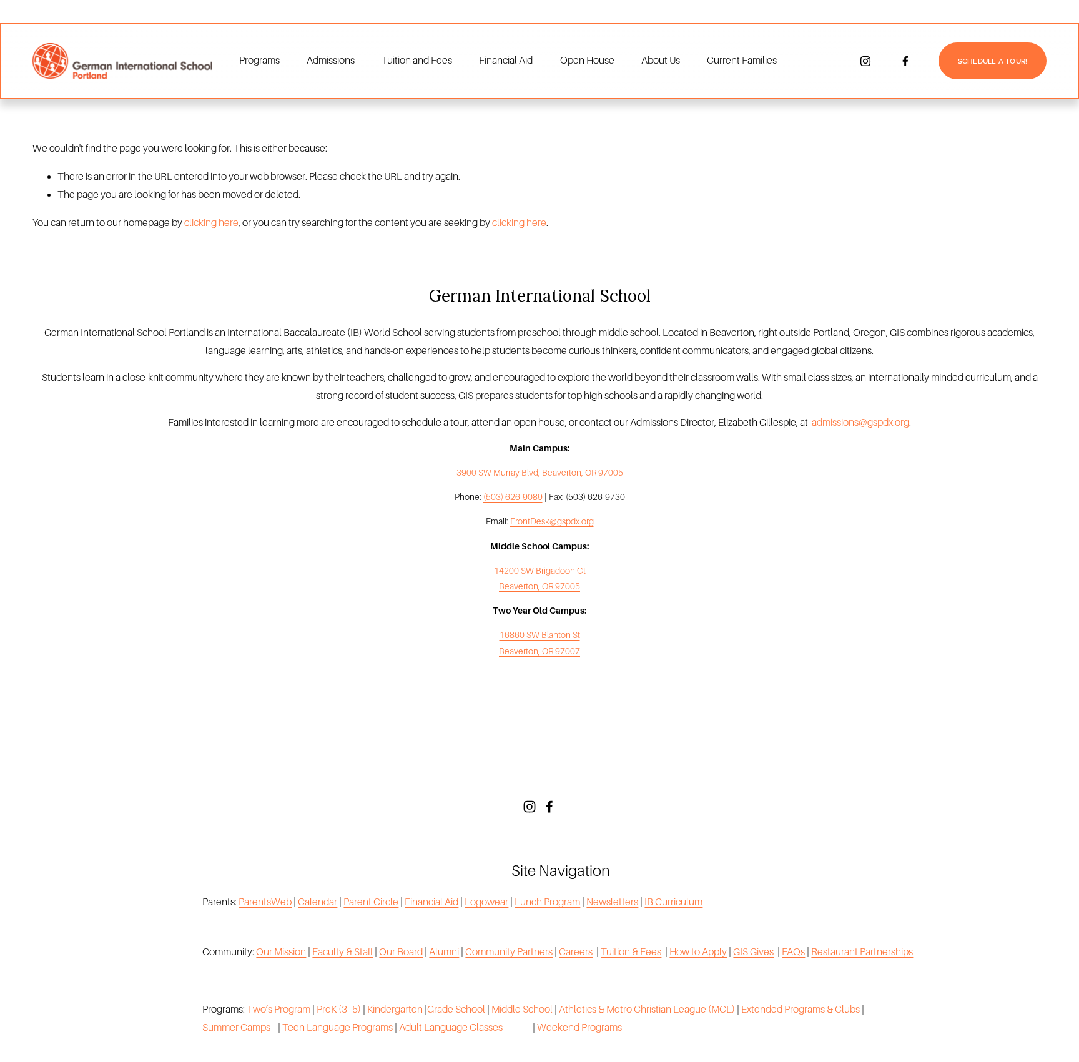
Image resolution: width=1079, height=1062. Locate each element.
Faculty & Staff (342, 952)
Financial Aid (506, 60)
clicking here (211, 223)
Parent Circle (370, 902)
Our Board (401, 952)
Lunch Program (547, 902)
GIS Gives (753, 952)
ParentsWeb (265, 902)
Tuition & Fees (631, 952)
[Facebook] (905, 61)
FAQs (793, 952)
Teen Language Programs (337, 1027)
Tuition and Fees (417, 60)
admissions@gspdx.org (860, 422)
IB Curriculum (673, 902)
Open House (587, 60)
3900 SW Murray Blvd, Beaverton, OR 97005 (539, 473)
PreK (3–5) (339, 1009)
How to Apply (698, 952)
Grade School (456, 1009)
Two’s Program (278, 1009)
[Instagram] (865, 61)
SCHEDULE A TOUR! (993, 61)
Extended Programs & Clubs (800, 1009)
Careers (576, 952)
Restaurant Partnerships (862, 952)
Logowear (486, 902)
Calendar (317, 902)
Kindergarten (395, 1009)
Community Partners (509, 952)
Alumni (444, 952)
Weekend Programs (579, 1027)
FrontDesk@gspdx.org (552, 521)
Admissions (331, 60)
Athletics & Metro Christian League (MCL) (647, 1009)
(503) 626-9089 (513, 497)
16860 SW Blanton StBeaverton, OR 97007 (539, 643)
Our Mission (281, 952)
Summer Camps (236, 1027)
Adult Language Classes (451, 1027)
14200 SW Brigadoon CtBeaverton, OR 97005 (540, 578)
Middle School (522, 1009)
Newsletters (612, 902)
